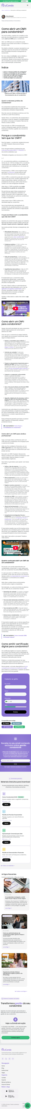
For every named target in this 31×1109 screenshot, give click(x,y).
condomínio (11, 172)
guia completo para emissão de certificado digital (15, 667)
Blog (3, 10)
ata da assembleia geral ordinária (18, 368)
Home (3, 1065)
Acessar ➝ (24, 1)
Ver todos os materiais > (7, 865)
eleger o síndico (9, 347)
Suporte (4, 1079)
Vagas (3, 1072)
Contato (4, 1077)
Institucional (5, 1070)
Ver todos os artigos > (21, 991)
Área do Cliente (6, 1084)
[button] (27, 5)
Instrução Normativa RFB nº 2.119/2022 (13, 150)
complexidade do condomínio (19, 576)
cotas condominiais (18, 237)
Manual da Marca (6, 1082)
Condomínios (7, 10)
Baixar (6, 804)
